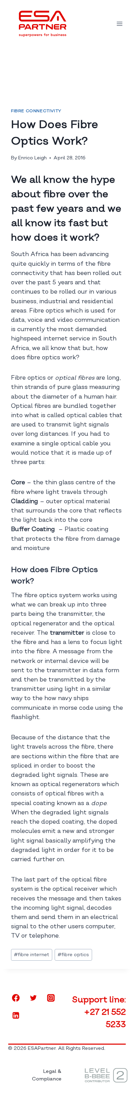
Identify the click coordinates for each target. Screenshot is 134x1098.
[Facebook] (15, 997)
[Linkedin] (15, 1015)
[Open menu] (119, 23)
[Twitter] (33, 997)
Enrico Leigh (32, 158)
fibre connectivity (36, 111)
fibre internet (31, 955)
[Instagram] (50, 997)
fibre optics (73, 955)
